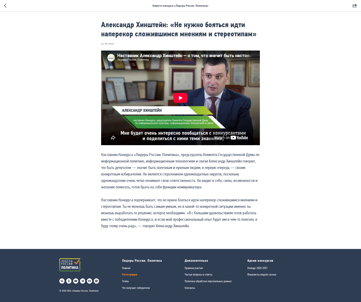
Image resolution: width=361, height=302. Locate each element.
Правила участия (194, 268)
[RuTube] (89, 281)
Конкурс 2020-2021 (257, 268)
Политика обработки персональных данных (208, 281)
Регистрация (129, 274)
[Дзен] (96, 281)
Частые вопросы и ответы (198, 274)
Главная (126, 268)
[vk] (62, 281)
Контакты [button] (190, 287)
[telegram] (82, 281)
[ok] (68, 281)
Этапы (125, 281)
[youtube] (75, 281)
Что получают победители (136, 287)
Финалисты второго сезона (261, 274)
